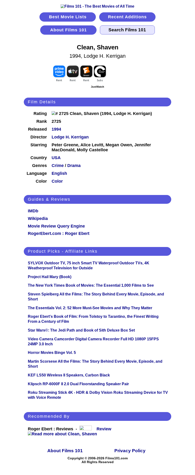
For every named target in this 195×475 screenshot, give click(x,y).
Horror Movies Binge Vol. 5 (52, 353)
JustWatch (97, 86)
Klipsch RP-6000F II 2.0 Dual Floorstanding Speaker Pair (78, 384)
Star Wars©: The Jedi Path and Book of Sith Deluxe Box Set (81, 330)
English (59, 173)
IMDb (33, 211)
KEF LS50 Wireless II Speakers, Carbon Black (69, 375)
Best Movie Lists (68, 16)
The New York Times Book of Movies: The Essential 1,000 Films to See (91, 285)
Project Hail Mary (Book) (49, 277)
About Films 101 (68, 30)
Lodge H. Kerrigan (70, 137)
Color (57, 181)
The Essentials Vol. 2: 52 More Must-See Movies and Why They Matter (90, 308)
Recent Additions (127, 16)
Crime (58, 165)
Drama (74, 165)
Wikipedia (38, 218)
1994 (56, 129)
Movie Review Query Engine (56, 226)
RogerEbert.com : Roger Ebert (58, 233)
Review (105, 429)
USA (56, 157)
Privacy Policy (130, 450)
